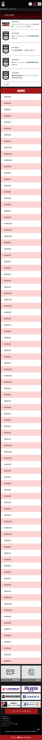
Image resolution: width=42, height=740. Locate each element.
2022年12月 (8, 369)
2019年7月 (7, 629)
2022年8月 (7, 394)
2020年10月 (8, 534)
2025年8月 (7, 173)
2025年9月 (7, 166)
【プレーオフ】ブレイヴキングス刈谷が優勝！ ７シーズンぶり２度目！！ (25, 25)
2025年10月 (8, 160)
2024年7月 (7, 255)
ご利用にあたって (6, 718)
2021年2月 (7, 508)
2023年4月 (7, 344)
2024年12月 (8, 223)
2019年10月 (8, 610)
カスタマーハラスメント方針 (10, 724)
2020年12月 (8, 521)
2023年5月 (7, 337)
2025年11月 (8, 154)
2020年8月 (7, 546)
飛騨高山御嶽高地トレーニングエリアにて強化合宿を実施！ (25, 77)
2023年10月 (8, 306)
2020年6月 (7, 559)
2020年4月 (7, 572)
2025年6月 (7, 185)
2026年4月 (7, 122)
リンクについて (6, 720)
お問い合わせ (5, 716)
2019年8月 (7, 623)
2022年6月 (7, 407)
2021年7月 (7, 477)
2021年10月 (8, 458)
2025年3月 (7, 204)
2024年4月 (7, 274)
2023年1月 (7, 363)
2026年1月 (7, 141)
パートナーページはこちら (21, 711)
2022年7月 (7, 401)
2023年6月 (7, 331)
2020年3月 (7, 578)
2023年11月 (8, 299)
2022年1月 (7, 439)
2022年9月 (7, 388)
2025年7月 (7, 179)
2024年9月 (7, 242)
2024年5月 (7, 268)
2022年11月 (8, 375)
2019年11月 (8, 603)
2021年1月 (7, 515)
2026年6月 (7, 109)
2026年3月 (7, 128)
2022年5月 (7, 413)
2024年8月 (7, 249)
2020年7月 (7, 553)
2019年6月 (7, 635)
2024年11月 (8, 230)
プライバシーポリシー (8, 722)
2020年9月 (7, 540)
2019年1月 (7, 661)
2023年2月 (7, 356)
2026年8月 (7, 96)
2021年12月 (8, 445)
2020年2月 (7, 585)
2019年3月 (7, 654)
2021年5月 (7, 489)
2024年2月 (7, 287)
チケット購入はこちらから (21, 737)
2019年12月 (8, 597)
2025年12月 (8, 147)
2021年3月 (7, 502)
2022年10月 (8, 382)
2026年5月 (7, 116)
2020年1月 (7, 591)
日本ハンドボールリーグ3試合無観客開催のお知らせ (26, 37)
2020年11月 (8, 527)
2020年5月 (7, 565)
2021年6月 (7, 483)
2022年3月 (7, 426)
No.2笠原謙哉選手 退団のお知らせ (23, 50)
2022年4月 (7, 420)
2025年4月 (7, 198)
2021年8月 (7, 470)
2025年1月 (7, 217)
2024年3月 (7, 280)
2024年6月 (7, 261)
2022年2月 (7, 432)
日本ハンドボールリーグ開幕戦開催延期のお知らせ (25, 63)
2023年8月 (7, 318)
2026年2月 (7, 135)
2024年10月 (8, 236)
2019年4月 (7, 648)
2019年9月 (7, 616)
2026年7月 (7, 103)
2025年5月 (7, 192)
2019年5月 (7, 642)
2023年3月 (7, 350)
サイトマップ (5, 726)
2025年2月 (7, 211)
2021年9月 (7, 464)
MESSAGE (16, 680)
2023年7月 (7, 325)
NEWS (38, 680)
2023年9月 (7, 312)
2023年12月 (8, 293)
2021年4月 (7, 496)
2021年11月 (8, 451)
